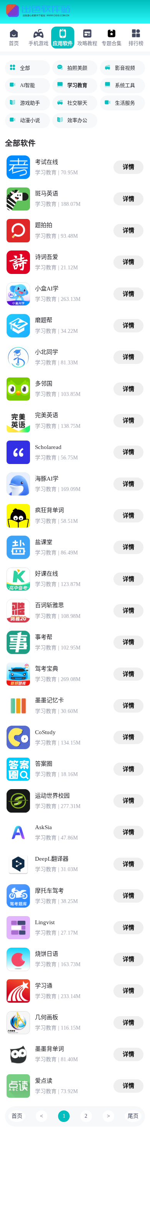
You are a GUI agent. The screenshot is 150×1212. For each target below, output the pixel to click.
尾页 (133, 1116)
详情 (128, 167)
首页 (17, 1116)
